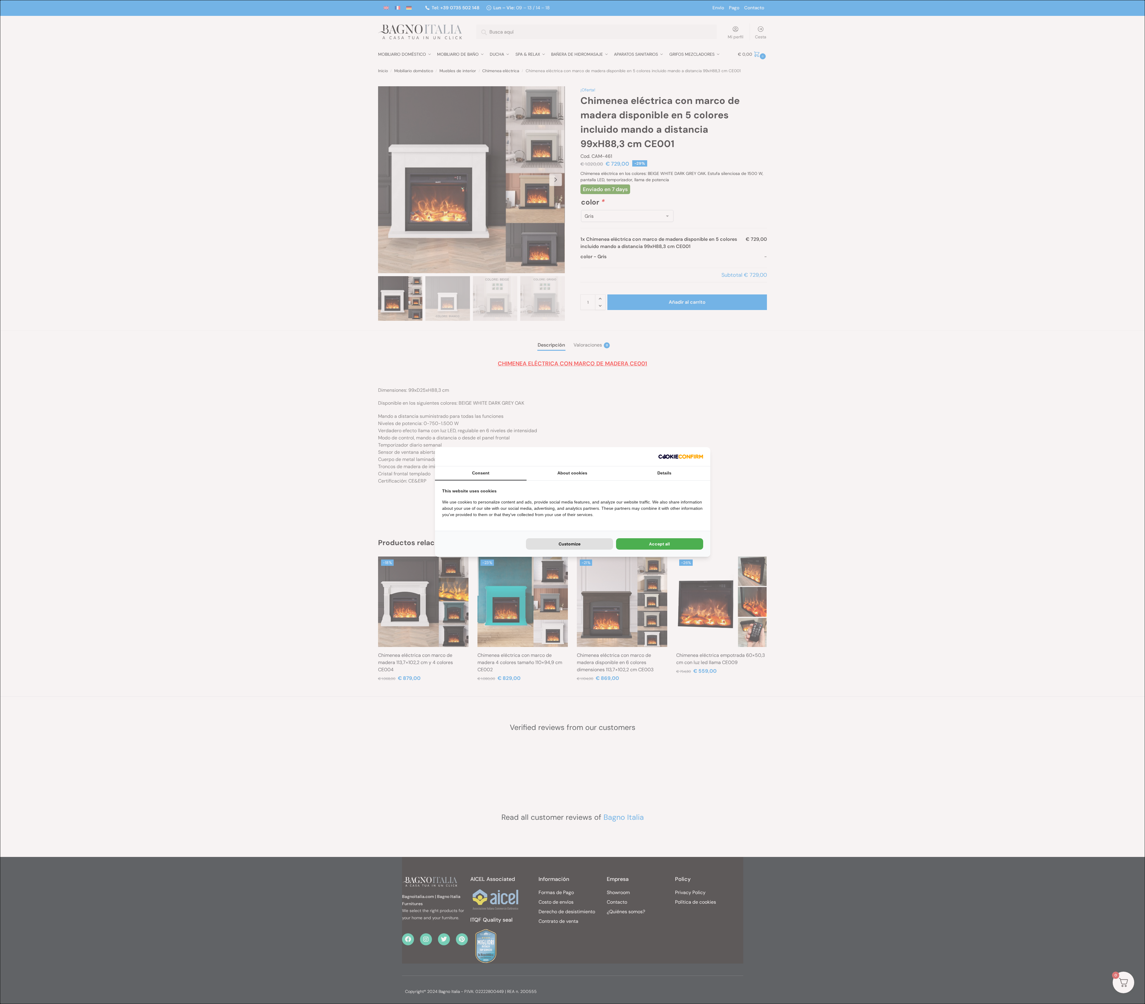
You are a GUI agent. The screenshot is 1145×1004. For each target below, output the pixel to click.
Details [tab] (664, 473)
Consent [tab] (480, 473)
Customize (569, 544)
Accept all (659, 544)
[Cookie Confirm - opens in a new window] (680, 456)
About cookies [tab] (572, 473)
